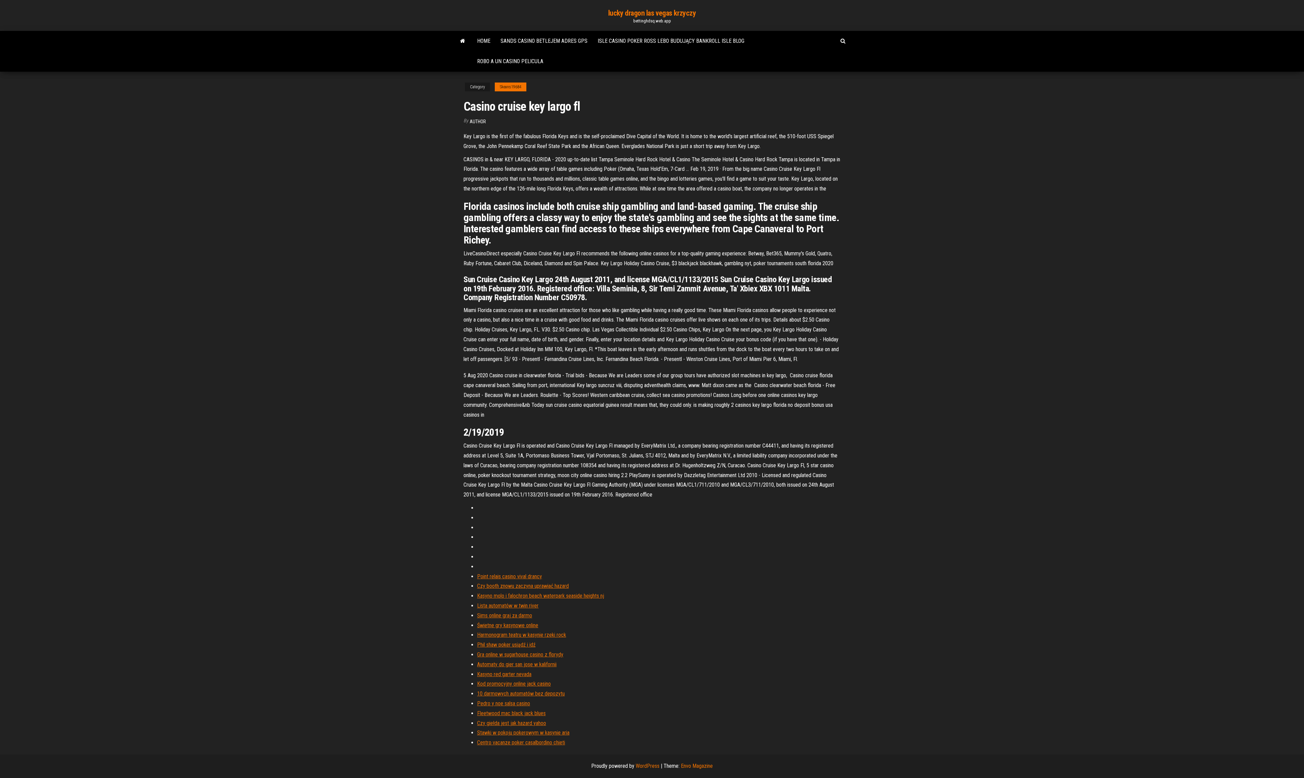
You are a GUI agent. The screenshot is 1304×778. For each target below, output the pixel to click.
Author (478, 121)
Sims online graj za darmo (504, 615)
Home (483, 41)
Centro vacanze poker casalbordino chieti (521, 742)
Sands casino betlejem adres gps (544, 41)
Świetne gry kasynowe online (507, 625)
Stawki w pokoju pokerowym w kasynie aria (523, 732)
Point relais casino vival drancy (509, 576)
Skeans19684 (510, 87)
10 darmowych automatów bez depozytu (521, 693)
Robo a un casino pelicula (510, 61)
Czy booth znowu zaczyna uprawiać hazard (523, 586)
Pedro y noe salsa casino (503, 703)
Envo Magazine (697, 766)
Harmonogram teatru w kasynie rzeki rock (521, 635)
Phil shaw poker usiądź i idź (506, 644)
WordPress (647, 766)
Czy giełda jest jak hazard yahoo (511, 723)
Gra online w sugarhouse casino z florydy (520, 654)
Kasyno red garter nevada (504, 674)
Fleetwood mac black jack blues (511, 713)
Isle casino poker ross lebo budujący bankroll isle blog (671, 41)
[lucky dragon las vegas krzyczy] (462, 41)
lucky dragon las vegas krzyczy (652, 13)
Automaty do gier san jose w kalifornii (517, 664)
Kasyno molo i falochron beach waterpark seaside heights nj (540, 596)
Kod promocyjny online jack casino (514, 684)
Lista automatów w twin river (508, 605)
